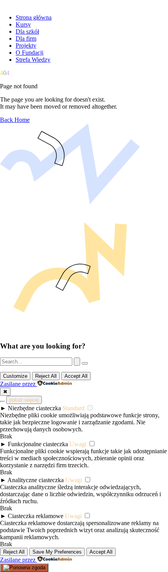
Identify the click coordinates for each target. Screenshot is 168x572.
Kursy (23, 24)
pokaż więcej (24, 400)
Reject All (46, 376)
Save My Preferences (57, 552)
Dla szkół (27, 31)
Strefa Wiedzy (33, 59)
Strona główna (34, 17)
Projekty (26, 45)
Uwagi (78, 444)
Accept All (76, 376)
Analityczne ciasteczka (35, 480)
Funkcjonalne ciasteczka (38, 444)
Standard (73, 408)
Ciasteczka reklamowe (35, 516)
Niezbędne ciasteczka (34, 408)
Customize (15, 376)
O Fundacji (29, 52)
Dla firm (26, 38)
